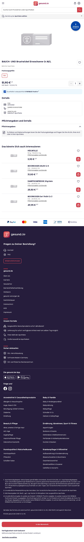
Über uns (7, 276)
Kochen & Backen (49, 442)
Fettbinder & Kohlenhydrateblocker (56, 438)
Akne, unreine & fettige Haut (14, 428)
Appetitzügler (48, 428)
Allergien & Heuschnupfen (13, 402)
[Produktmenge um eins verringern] (71, 83)
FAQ (8, 255)
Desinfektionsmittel (50, 461)
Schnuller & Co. (48, 412)
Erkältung (7, 416)
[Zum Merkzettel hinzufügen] (79, 62)
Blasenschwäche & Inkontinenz (54, 457)
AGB (5, 308)
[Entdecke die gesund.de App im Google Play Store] (23, 377)
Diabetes (7, 412)
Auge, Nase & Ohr (10, 405)
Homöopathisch (9, 453)
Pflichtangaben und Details (37, 155)
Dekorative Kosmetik (11, 442)
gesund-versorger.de (11, 296)
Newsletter (8, 284)
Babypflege (47, 409)
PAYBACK (7, 292)
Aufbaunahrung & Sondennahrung (55, 453)
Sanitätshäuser (9, 300)
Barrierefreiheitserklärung (13, 288)
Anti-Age (7, 431)
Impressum (8, 312)
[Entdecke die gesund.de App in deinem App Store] (9, 377)
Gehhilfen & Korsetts (50, 468)
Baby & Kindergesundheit (52, 402)
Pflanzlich (7, 457)
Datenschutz (8, 304)
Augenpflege (8, 435)
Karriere (7, 280)
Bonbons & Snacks (50, 431)
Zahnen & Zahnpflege (51, 416)
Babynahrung (48, 405)
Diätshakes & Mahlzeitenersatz (54, 435)
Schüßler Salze (9, 461)
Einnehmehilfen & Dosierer (52, 464)
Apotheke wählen (21, 16)
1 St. (4, 76)
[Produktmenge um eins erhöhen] (79, 83)
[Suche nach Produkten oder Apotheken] (79, 9)
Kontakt (10, 250)
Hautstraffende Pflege (12, 438)
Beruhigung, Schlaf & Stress (14, 409)
